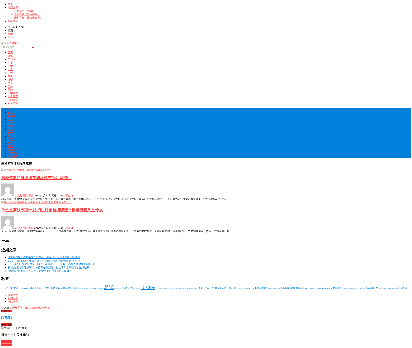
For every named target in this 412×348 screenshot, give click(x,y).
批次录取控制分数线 (163, 288)
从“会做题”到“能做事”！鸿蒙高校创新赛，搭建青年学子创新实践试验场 (48, 267)
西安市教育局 (348, 288)
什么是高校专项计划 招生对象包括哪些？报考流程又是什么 (52, 210)
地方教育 (13, 96)
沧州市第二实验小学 (227, 288)
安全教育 (13, 103)
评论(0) (69, 195)
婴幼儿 (11, 59)
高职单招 (402, 288)
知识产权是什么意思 (313, 288)
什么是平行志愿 (9, 288)
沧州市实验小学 (178, 288)
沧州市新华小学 (191, 288)
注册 (10, 37)
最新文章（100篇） (25, 11)
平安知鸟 (117, 288)
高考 (10, 76)
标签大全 (13, 21)
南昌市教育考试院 (69, 288)
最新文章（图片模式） (27, 14)
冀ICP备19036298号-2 (37, 307)
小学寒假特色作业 (96, 288)
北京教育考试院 (51, 288)
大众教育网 (21, 195)
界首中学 (300, 288)
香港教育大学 (372, 288)
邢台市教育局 (359, 288)
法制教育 (13, 99)
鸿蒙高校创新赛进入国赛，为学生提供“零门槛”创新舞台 (40, 271)
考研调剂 (337, 288)
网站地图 (13, 301)
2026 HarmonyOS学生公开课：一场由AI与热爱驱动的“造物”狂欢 (44, 260)
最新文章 (13, 7)
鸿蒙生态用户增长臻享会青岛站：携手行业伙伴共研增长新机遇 (44, 257)
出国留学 (13, 93)
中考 (10, 72)
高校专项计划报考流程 (388, 288)
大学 (10, 69)
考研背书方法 (327, 288)
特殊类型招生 (272, 288)
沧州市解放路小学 (244, 288)
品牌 (10, 89)
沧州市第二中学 (207, 288)
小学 (10, 62)
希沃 (109, 287)
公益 (10, 86)
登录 (10, 33)
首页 (10, 4)
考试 (10, 83)
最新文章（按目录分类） (28, 17)
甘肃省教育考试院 (287, 288)
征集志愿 (137, 288)
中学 (10, 66)
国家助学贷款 (83, 288)
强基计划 (127, 288)
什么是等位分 (36, 288)
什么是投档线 (24, 288)
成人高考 (148, 288)
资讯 (10, 55)
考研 (10, 79)
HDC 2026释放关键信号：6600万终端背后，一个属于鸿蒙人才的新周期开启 (51, 264)
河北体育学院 (259, 288)
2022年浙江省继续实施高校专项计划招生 (36, 178)
